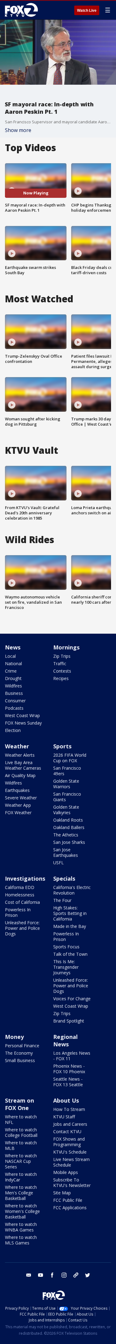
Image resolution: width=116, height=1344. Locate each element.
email (29, 1275)
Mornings (66, 647)
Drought (13, 678)
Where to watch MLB (21, 1145)
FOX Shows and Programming (69, 1141)
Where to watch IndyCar (21, 1177)
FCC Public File (67, 1200)
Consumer (15, 701)
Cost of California (22, 902)
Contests (62, 671)
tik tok (76, 1275)
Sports (62, 746)
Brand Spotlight (68, 1021)
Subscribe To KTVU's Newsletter (72, 1182)
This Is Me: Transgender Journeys (66, 967)
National (13, 663)
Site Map (62, 1193)
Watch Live (87, 10)
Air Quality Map (20, 775)
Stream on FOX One (19, 1104)
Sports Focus (66, 947)
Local (10, 656)
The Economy (19, 1053)
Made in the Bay (69, 926)
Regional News (65, 1040)
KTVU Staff (64, 1117)
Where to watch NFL (21, 1119)
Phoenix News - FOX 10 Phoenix (69, 1068)
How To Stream (69, 1109)
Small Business (20, 1060)
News (12, 647)
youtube (40, 1275)
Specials (64, 878)
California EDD (19, 887)
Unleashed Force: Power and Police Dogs (22, 928)
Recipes (61, 678)
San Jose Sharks (69, 842)
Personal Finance (22, 1045)
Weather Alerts (20, 755)
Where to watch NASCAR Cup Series (21, 1161)
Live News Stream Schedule (71, 1162)
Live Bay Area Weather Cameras (23, 765)
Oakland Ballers (68, 827)
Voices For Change (72, 999)
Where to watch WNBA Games (21, 1227)
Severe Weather (21, 798)
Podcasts (14, 708)
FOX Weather (18, 812)
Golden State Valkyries (66, 809)
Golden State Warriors (66, 783)
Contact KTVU (67, 1131)
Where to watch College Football (21, 1132)
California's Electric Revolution (72, 890)
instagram (64, 1275)
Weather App (18, 805)
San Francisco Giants (67, 796)
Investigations (25, 878)
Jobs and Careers (70, 1124)
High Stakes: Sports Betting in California (70, 913)
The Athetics (65, 835)
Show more (18, 130)
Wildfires (13, 686)
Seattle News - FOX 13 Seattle (68, 1081)
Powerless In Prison (18, 912)
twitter (87, 1275)
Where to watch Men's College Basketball (21, 1192)
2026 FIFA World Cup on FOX (69, 757)
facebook (52, 1275)
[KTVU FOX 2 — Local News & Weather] (23, 9)
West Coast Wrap (22, 715)
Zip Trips (62, 656)
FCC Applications (70, 1207)
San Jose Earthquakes (65, 852)
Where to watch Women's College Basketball (22, 1211)
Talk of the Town (70, 954)
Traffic (59, 663)
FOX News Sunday (23, 723)
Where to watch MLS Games (21, 1240)
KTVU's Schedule (70, 1152)
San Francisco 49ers (67, 770)
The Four (62, 900)
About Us (66, 1100)
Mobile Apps (65, 1172)
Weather (17, 746)
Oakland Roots (68, 820)
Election (13, 730)
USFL (58, 863)
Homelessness (19, 895)
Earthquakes (17, 790)
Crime (11, 671)
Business (14, 693)
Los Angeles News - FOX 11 (71, 1055)
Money (14, 1036)
